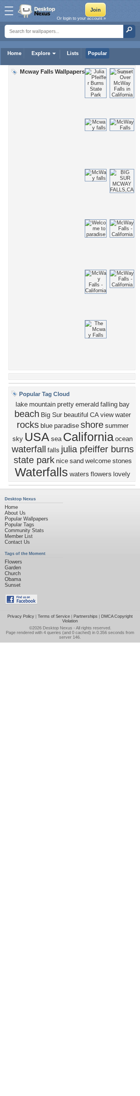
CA (94, 415)
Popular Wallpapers (26, 519)
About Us (15, 513)
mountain (42, 404)
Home (14, 53)
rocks (28, 424)
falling (108, 404)
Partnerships (86, 616)
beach (26, 413)
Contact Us (17, 542)
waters (79, 474)
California (88, 436)
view (107, 415)
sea (56, 439)
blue (46, 425)
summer (117, 425)
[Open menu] (9, 11)
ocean (124, 439)
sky (17, 439)
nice (62, 461)
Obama (13, 579)
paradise (66, 425)
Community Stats (24, 530)
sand (77, 461)
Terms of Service (54, 616)
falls (53, 450)
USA (36, 436)
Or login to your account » (81, 18)
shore (91, 424)
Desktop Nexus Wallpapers (37, 11)
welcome (98, 461)
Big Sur (51, 415)
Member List (19, 536)
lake (22, 404)
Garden (13, 567)
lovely (121, 474)
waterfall (29, 449)
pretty (65, 404)
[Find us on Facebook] (21, 602)
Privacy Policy (20, 616)
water (123, 415)
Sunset (13, 585)
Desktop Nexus (57, 628)
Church (13, 573)
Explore (41, 53)
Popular (97, 53)
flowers (101, 474)
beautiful (76, 415)
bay (124, 404)
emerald (87, 404)
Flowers (13, 562)
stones (122, 461)
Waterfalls (41, 472)
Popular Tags (19, 524)
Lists (73, 53)
